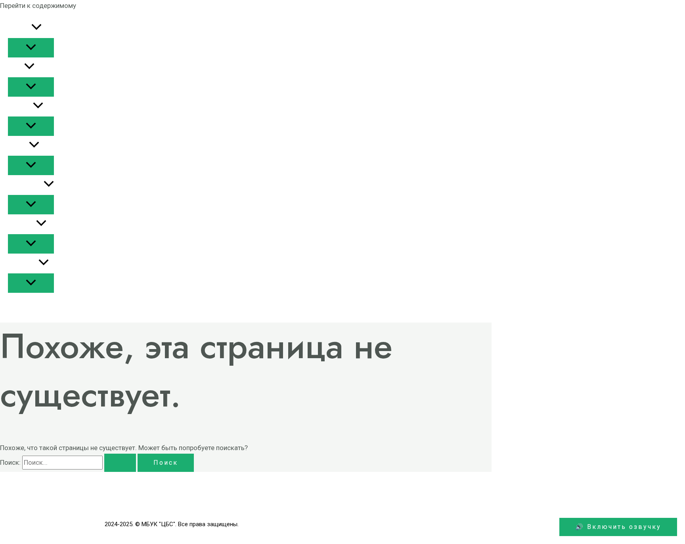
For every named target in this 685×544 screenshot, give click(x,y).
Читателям (23, 263)
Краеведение (26, 185)
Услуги (18, 146)
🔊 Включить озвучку (618, 527)
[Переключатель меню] (31, 47)
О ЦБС (16, 67)
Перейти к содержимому (38, 6)
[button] (36, 28)
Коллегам (22, 224)
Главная (19, 28)
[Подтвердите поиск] (120, 463)
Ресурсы (20, 106)
